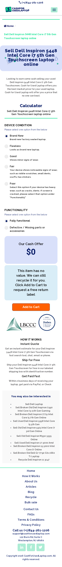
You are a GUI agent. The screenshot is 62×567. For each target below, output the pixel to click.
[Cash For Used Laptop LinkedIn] (22, 547)
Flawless (25, 148)
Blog (31, 492)
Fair (33, 171)
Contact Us (31, 509)
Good (24, 158)
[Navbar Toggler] (54, 9)
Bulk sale (31, 502)
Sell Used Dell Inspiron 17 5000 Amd (34, 443)
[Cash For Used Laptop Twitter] (40, 547)
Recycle (31, 497)
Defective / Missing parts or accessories (27, 229)
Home (10, 26)
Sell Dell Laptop (34, 404)
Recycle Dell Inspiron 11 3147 (34, 459)
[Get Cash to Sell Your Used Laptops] (17, 7)
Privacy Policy (31, 524)
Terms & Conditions (31, 519)
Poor (33, 190)
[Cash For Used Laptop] (22, 330)
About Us (31, 481)
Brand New (28, 137)
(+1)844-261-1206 (32, 2)
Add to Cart (31, 307)
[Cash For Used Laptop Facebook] (31, 547)
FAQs (31, 514)
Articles (31, 486)
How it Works (31, 476)
